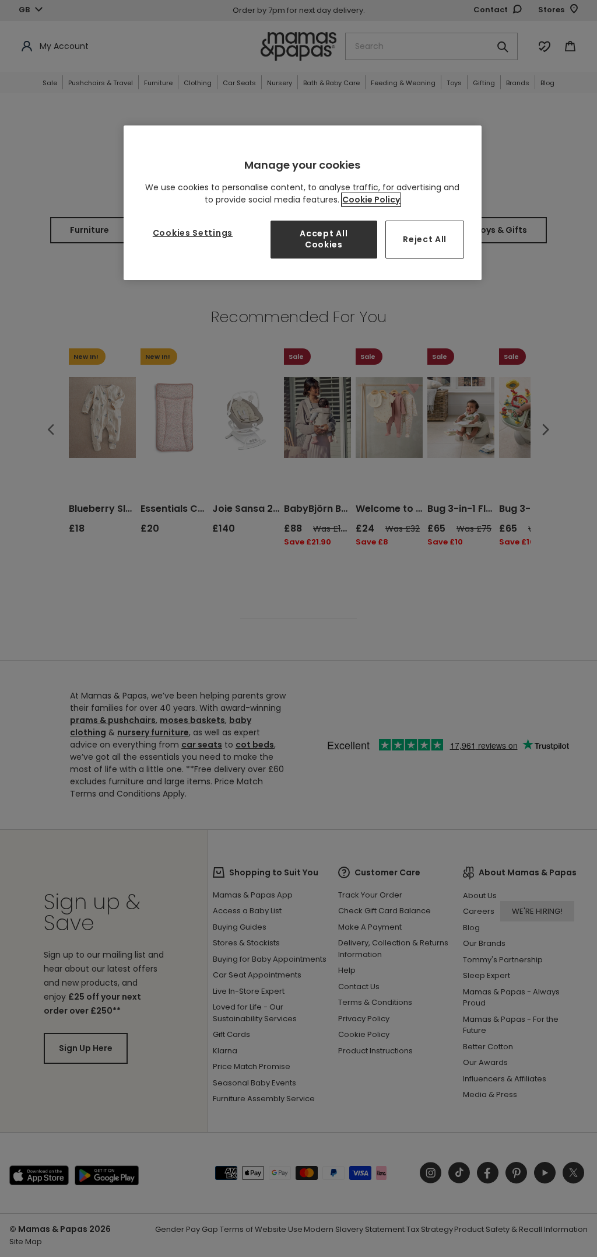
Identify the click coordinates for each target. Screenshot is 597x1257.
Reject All (425, 239)
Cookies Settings (193, 233)
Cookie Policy (371, 199)
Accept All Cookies (323, 239)
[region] (303, 202)
